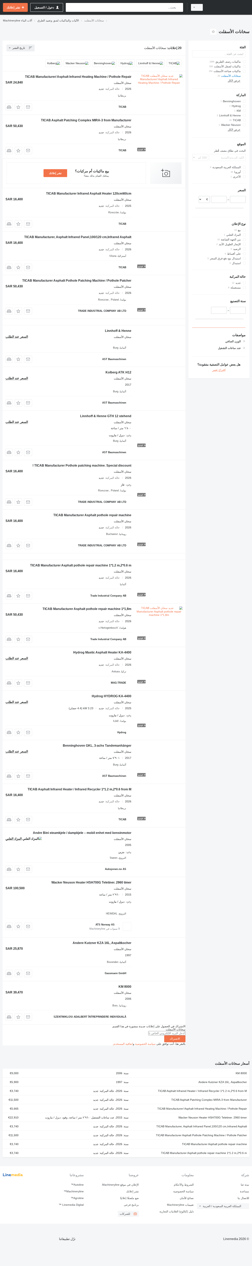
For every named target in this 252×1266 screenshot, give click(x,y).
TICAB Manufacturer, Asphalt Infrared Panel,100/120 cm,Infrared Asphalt (77, 237)
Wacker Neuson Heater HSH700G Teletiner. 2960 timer (91, 882)
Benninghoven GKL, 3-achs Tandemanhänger (97, 745)
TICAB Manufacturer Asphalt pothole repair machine (92, 515)
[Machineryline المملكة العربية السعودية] (228, 7)
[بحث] (179, 7)
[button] (18, 107)
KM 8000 (125, 986)
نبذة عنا (245, 1184)
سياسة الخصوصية (145, 1043)
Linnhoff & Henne (118, 330)
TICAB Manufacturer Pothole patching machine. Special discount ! (81, 465)
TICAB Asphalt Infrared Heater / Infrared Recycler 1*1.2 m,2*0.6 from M (79, 789)
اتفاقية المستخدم (123, 1043)
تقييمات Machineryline (180, 1204)
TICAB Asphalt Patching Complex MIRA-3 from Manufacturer (86, 120)
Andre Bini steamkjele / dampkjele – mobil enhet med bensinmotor (82, 832)
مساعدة (244, 1191)
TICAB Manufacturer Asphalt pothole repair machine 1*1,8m (87, 609)
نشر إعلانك (55, 173)
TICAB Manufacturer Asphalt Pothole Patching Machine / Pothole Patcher (76, 280)
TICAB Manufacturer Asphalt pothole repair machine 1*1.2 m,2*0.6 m (80, 565)
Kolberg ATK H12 (118, 372)
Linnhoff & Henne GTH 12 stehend (105, 416)
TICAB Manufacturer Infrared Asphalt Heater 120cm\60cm (88, 193)
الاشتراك (175, 1038)
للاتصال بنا (243, 1198)
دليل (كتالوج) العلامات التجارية (176, 1211)
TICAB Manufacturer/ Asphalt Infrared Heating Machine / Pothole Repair (78, 76)
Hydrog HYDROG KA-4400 (111, 696)
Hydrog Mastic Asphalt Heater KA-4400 (102, 652)
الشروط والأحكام (184, 1184)
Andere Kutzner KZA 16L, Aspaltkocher (102, 943)
